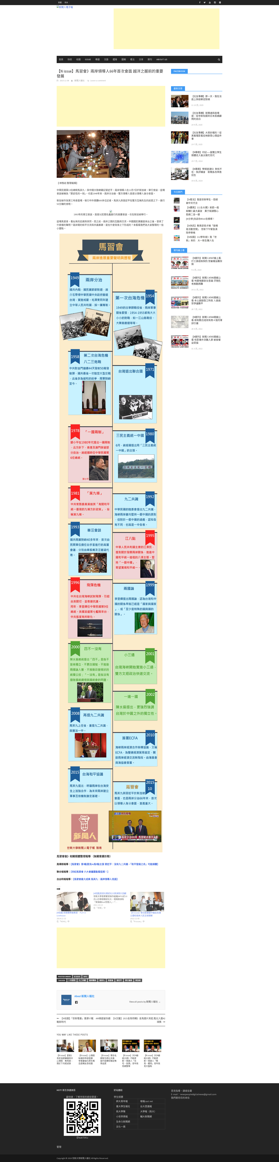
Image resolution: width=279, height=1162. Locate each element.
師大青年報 (122, 1101)
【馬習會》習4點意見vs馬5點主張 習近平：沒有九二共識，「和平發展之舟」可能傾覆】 (115, 864)
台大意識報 (146, 1106)
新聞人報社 (79, 80)
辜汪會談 (128, 980)
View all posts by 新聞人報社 (145, 1001)
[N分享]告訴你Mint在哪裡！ (200, 218)
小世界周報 (122, 1116)
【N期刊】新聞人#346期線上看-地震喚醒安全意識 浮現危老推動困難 (206, 280)
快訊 (70, 59)
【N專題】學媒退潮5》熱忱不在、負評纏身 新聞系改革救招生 (206, 172)
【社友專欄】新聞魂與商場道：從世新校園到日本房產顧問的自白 (206, 116)
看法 (132, 59)
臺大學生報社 (123, 1106)
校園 (78, 59)
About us (161, 59)
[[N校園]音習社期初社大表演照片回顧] (111, 900)
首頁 (61, 59)
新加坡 (138, 980)
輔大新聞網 (146, 1116)
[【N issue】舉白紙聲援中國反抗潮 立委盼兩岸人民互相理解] (147, 901)
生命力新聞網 (123, 1121)
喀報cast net (146, 1101)
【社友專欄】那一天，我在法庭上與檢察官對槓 (206, 98)
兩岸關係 (92, 980)
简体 (66, 2)
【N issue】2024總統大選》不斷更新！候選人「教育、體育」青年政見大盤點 (152, 1060)
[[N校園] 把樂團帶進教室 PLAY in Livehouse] (74, 901)
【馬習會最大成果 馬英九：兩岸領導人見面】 (96, 879)
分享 (141, 59)
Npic (85, 976)
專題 (97, 59)
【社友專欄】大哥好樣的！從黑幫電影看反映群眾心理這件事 (206, 135)
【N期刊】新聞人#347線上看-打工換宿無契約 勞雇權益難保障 (206, 261)
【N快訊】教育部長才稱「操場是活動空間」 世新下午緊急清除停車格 (202, 229)
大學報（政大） (148, 1111)
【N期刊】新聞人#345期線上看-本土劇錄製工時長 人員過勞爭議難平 (206, 300)
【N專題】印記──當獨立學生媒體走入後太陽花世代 (206, 154)
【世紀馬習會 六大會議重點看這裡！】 (90, 871)
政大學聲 (120, 1111)
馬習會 (110, 980)
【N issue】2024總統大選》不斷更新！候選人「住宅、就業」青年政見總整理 (130, 1060)
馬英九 (102, 980)
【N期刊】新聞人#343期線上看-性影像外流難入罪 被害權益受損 (206, 339)
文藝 (106, 59)
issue (88, 59)
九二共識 (82, 980)
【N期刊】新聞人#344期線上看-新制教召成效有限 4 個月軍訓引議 (206, 320)
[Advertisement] (166, 28)
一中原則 (71, 980)
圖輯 (123, 59)
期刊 (150, 59)
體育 (115, 59)
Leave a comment (98, 80)
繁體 (60, 2)
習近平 (119, 980)
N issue (77, 976)
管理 (59, 1146)
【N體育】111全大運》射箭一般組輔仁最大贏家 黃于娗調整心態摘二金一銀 (202, 211)
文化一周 (120, 1126)
